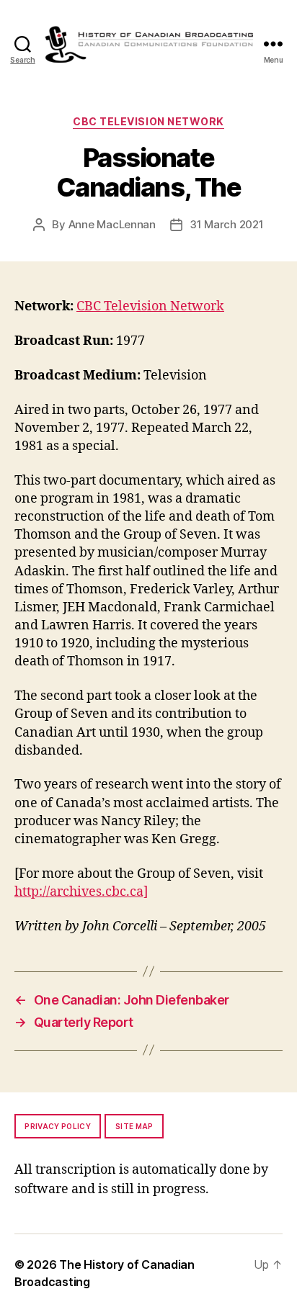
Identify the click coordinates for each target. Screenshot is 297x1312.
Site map (134, 1126)
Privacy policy (58, 1126)
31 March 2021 (227, 224)
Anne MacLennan (112, 224)
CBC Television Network (148, 121)
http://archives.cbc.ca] (81, 892)
